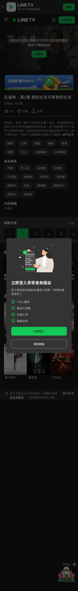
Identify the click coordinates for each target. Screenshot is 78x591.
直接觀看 (39, 344)
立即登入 (39, 331)
